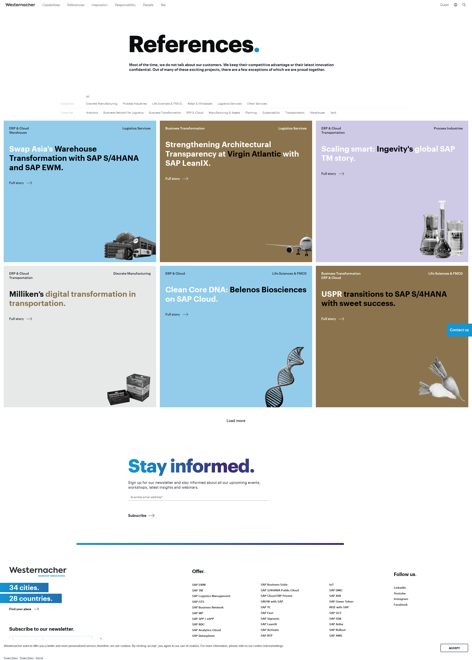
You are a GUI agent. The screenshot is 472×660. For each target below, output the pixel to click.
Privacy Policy (11, 658)
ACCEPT (454, 648)
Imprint (39, 658)
